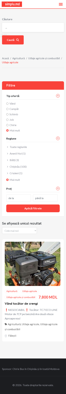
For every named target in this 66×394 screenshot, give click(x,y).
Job (11, 119)
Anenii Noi (18, 153)
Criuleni (16, 173)
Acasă (5, 58)
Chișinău (18, 166)
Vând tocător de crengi (21, 304)
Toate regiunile (18, 146)
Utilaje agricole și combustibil (44, 58)
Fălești (12, 335)
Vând (12, 103)
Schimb (13, 114)
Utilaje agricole (29, 291)
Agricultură (18, 58)
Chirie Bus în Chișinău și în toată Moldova (36, 368)
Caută (11, 39)
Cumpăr (14, 108)
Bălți (14, 160)
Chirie (12, 125)
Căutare (7, 19)
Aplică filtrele (33, 208)
